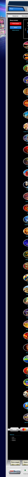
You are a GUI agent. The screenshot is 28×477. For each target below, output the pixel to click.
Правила (14, 440)
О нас (13, 437)
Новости (14, 438)
